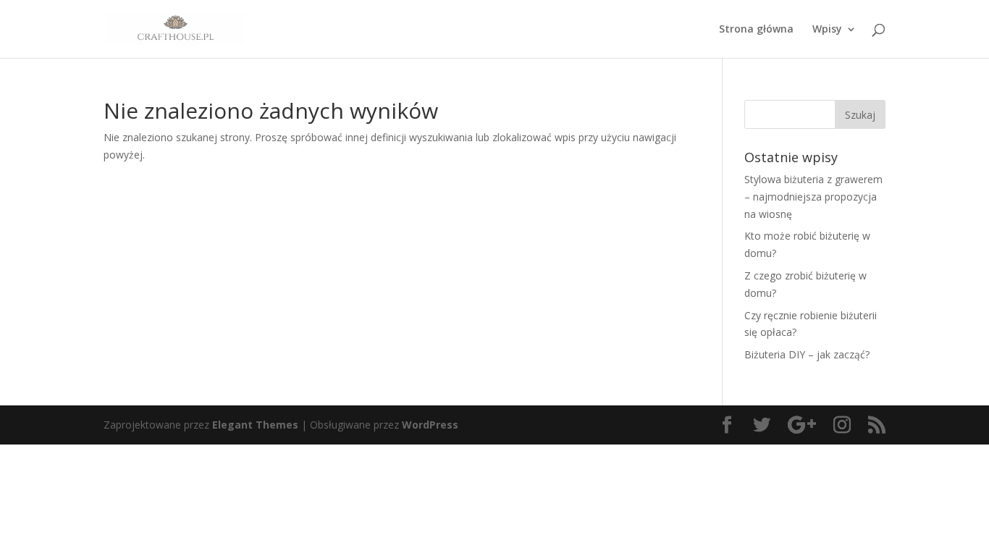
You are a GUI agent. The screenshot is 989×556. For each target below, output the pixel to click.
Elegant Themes (255, 424)
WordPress (430, 424)
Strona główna (756, 29)
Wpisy (827, 29)
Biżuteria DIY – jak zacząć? (807, 354)
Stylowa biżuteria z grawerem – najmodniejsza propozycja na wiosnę (813, 196)
